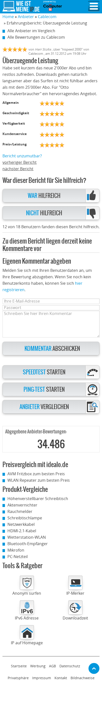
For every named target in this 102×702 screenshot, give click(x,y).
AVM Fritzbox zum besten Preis (36, 474)
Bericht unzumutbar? (22, 156)
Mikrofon (15, 550)
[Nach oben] (94, 668)
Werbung (38, 666)
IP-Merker (75, 593)
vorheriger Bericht (19, 162)
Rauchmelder (19, 511)
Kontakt (60, 677)
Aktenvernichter (22, 505)
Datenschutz (69, 666)
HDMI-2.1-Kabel (21, 531)
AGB (52, 666)
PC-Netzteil (17, 556)
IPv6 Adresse (27, 618)
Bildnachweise (83, 677)
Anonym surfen (26, 593)
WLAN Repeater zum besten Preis (38, 480)
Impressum (41, 677)
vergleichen (44, 407)
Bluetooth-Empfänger (27, 543)
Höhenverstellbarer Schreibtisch (37, 498)
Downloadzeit (75, 618)
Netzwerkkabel (21, 524)
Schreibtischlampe (24, 518)
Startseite (19, 666)
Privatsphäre (18, 677)
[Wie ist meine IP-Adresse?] (21, 6)
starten (44, 372)
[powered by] (52, 7)
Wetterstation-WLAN (26, 537)
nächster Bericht (17, 168)
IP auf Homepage (27, 643)
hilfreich (44, 195)
